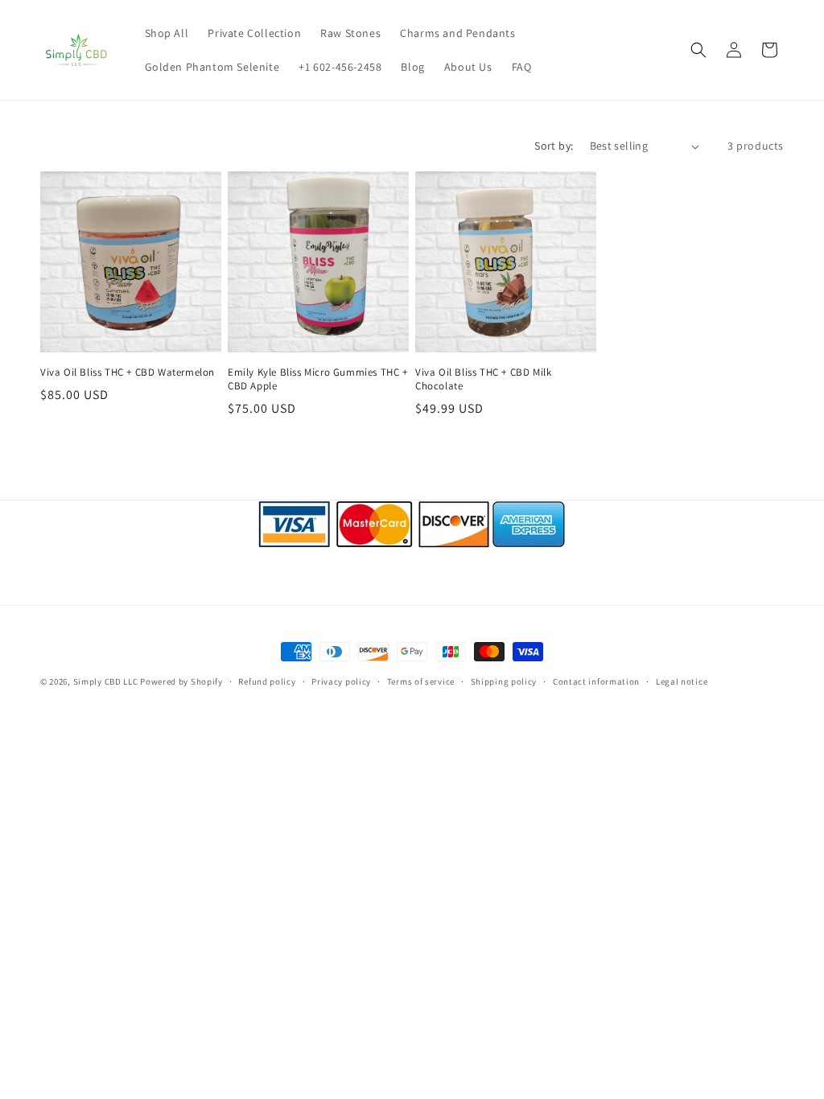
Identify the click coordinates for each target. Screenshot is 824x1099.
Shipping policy (504, 681)
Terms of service (421, 681)
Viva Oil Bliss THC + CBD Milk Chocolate (483, 379)
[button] (698, 50)
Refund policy (266, 681)
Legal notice (681, 681)
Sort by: (553, 145)
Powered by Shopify (181, 681)
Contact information (596, 681)
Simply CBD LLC (105, 681)
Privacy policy (341, 681)
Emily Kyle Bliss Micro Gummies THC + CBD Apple (318, 379)
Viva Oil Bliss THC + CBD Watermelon (127, 372)
